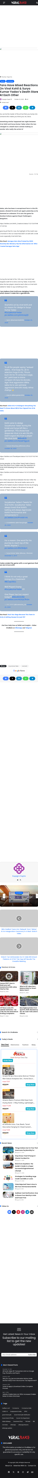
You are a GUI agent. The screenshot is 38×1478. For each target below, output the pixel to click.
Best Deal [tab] (5, 1044)
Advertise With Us (20, 1466)
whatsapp (13, 1425)
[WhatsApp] (26, 108)
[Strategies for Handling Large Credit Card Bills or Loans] (8, 1178)
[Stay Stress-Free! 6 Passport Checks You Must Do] (8, 1158)
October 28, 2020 (10, 448)
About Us (8, 1466)
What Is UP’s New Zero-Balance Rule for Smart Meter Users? (28, 988)
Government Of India (8, 1418)
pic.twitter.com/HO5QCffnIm (17, 599)
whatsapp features (23, 1425)
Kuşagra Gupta (6, 99)
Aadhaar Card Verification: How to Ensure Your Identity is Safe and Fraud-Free (26, 1195)
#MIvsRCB (22, 438)
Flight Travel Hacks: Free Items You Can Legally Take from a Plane (23, 898)
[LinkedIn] (19, 108)
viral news (5, 1425)
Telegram (29, 628)
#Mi (23, 597)
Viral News (10, 81)
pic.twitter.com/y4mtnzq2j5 (16, 315)
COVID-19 (5, 1411)
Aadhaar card (6, 1408)
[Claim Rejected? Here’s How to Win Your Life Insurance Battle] (8, 1186)
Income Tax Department (23, 1418)
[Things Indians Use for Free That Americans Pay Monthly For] (8, 1150)
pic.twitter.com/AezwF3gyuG (17, 441)
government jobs (6, 1415)
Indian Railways (6, 1421)
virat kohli (24, 666)
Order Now (8, 1060)
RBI (34, 1421)
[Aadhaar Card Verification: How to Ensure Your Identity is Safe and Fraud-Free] (8, 1195)
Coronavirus (15, 1408)
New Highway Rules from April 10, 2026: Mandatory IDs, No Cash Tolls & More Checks (29, 1010)
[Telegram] (32, 108)
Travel (23, 893)
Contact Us (32, 1466)
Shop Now (30, 1085)
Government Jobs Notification (22, 1415)
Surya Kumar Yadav (13, 666)
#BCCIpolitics (10, 581)
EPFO (25, 1411)
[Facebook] (6, 108)
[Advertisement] (19, 26)
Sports (9, 77)
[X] (12, 108)
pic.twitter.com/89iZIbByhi (16, 548)
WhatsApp (18, 628)
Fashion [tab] (25, 1045)
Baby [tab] (34, 1045)
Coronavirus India (26, 1408)
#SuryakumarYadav (13, 312)
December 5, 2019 (11, 556)
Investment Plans (18, 1421)
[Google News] (19, 671)
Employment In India (16, 1411)
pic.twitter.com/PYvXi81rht (16, 517)
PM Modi (27, 1421)
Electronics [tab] (15, 1045)
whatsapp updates (7, 1428)
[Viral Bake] (19, 2)
